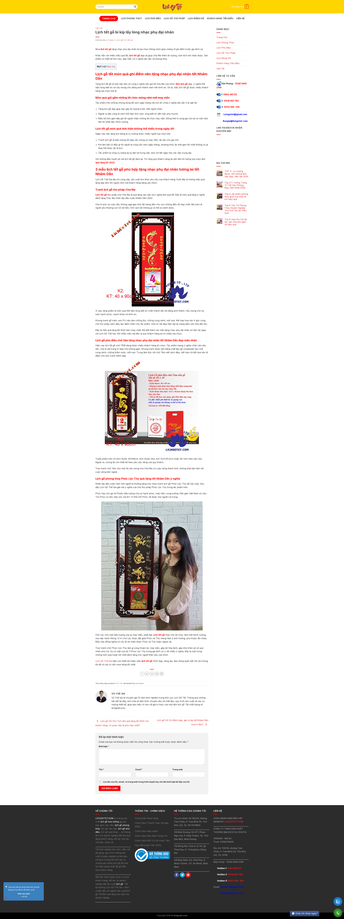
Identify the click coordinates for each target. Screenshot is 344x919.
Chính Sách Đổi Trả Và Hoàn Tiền (152, 840)
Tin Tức (99, 28)
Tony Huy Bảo (23, 894)
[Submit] (135, 6)
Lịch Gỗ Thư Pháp (174, 18)
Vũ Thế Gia (128, 40)
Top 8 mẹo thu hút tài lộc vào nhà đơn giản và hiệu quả (236, 222)
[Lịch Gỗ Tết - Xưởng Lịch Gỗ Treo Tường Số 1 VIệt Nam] (172, 7)
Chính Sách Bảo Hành (146, 831)
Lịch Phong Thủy (131, 18)
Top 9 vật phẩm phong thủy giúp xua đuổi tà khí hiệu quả (236, 196)
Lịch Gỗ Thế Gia (103, 661)
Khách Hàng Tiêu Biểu (220, 18)
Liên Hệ (240, 18)
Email (138, 769)
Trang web (177, 769)
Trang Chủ (108, 18)
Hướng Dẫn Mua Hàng (146, 818)
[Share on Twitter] (147, 674)
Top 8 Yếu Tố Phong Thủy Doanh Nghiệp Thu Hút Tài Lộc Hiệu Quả (236, 209)
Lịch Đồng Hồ (196, 18)
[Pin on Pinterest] (157, 674)
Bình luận (104, 746)
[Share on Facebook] (142, 674)
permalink (140, 683)
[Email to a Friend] (152, 674)
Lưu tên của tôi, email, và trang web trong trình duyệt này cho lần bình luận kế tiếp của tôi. (146, 782)
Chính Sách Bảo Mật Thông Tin (151, 836)
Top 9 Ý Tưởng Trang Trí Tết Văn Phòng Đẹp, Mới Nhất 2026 (236, 185)
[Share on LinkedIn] (162, 674)
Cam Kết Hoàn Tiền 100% (148, 845)
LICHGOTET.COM (234, 821)
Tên (101, 769)
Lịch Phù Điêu (153, 18)
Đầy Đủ (111, 67)
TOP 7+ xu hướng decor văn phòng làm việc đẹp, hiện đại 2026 (236, 174)
